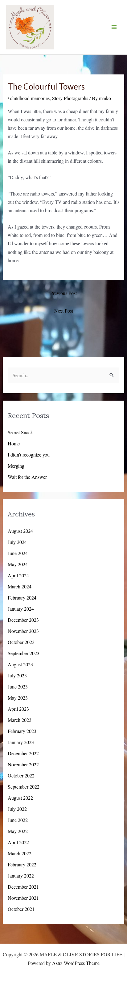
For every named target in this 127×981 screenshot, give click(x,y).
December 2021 (23, 886)
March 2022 (19, 853)
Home (14, 443)
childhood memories (30, 98)
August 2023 (20, 664)
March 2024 (19, 586)
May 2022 (18, 831)
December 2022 (23, 753)
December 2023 (23, 620)
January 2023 (21, 742)
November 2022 (23, 764)
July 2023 (17, 675)
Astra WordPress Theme (76, 963)
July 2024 (17, 542)
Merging (16, 465)
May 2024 (18, 564)
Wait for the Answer (27, 477)
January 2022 (21, 875)
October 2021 (21, 909)
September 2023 (23, 653)
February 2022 (22, 864)
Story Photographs (70, 98)
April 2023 (18, 708)
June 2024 (18, 553)
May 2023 (18, 697)
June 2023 (18, 686)
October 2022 (21, 775)
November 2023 (23, 631)
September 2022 (23, 786)
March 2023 (19, 720)
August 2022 (20, 797)
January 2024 (21, 608)
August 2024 (20, 531)
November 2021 (23, 898)
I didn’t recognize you (29, 454)
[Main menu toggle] (114, 27)
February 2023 (22, 731)
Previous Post (63, 293)
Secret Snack (20, 432)
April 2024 (18, 575)
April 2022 (18, 842)
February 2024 (22, 597)
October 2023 (21, 642)
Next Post (63, 310)
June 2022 (18, 820)
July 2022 (17, 809)
